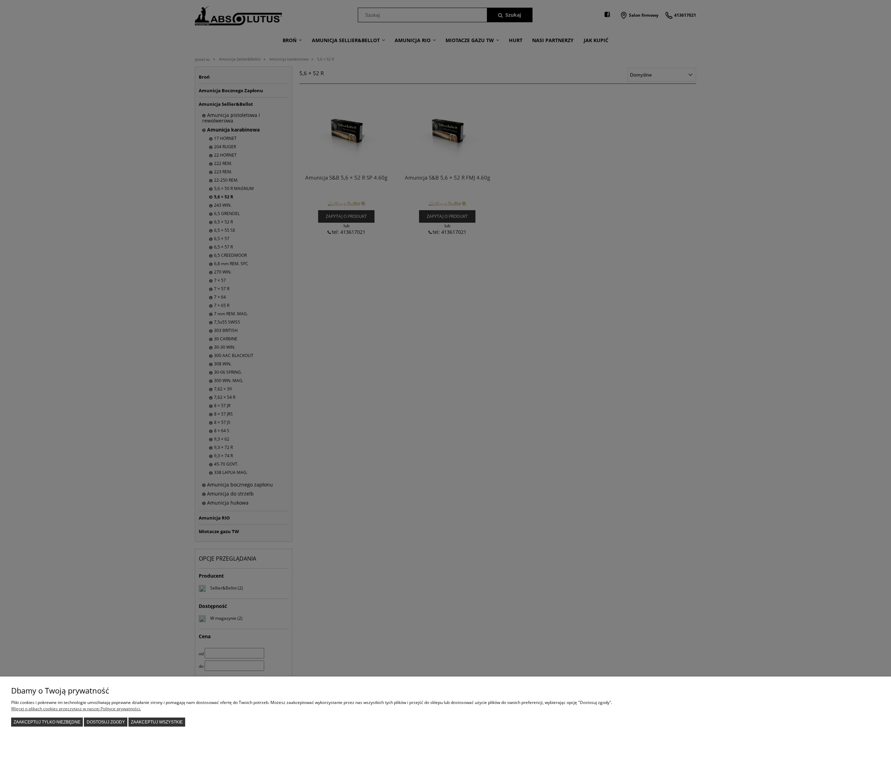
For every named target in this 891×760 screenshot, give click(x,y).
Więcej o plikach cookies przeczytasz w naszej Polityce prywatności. (76, 709)
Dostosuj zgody (106, 722)
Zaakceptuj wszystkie (157, 722)
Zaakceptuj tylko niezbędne (47, 722)
